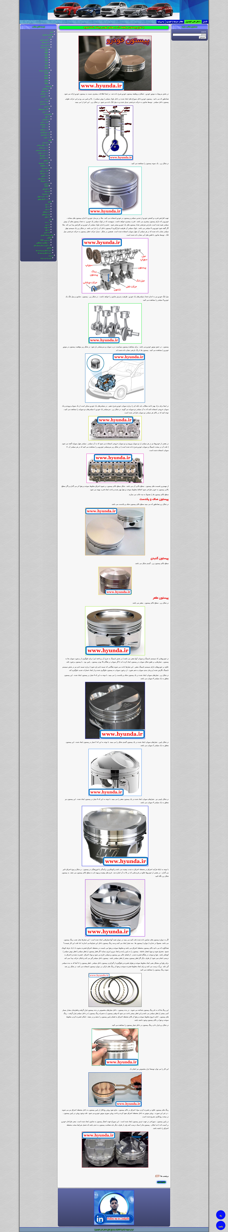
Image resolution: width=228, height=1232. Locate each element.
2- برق (47, 225)
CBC (46, 55)
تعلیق (49, 202)
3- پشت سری (45, 45)
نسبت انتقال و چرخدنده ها (43, 250)
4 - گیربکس (46, 119)
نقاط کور (49, 248)
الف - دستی (44, 122)
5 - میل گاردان (45, 132)
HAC (46, 66)
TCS (46, 63)
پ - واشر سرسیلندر (42, 150)
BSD (46, 83)
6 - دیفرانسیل (45, 135)
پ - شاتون (44, 176)
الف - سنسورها (43, 163)
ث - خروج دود (44, 155)
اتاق (50, 220)
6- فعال (47, 217)
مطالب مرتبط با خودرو (175, 22)
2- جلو (48, 207)
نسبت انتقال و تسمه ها (44, 253)
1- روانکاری (46, 89)
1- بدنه (47, 222)
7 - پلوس (47, 137)
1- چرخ (47, 204)
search (203, 32)
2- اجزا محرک (46, 168)
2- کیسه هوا (46, 42)
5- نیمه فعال (46, 215)
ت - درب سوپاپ (43, 153)
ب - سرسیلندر (43, 148)
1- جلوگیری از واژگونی (43, 243)
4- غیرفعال (46, 212)
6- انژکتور (47, 161)
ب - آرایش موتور (43, 199)
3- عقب (47, 209)
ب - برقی (45, 112)
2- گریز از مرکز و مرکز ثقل (42, 245)
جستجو (202, 37)
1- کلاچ (47, 117)
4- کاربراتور (46, 189)
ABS (46, 50)
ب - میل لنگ (44, 173)
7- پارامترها (46, 194)
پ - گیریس (44, 96)
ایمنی (49, 37)
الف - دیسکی (44, 101)
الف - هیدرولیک (43, 109)
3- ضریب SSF (45, 240)
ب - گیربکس (44, 94)
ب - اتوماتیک (44, 125)
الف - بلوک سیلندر (42, 145)
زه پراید (161, 22)
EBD (46, 53)
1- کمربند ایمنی (45, 40)
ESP (46, 60)
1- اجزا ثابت (46, 143)
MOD (46, 78)
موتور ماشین (161, 1182)
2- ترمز (47, 99)
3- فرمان (47, 107)
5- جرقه (47, 191)
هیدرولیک (48, 86)
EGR (46, 186)
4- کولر (47, 230)
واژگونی (49, 238)
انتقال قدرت (47, 114)
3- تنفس (47, 184)
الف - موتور (44, 91)
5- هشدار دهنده (44, 71)
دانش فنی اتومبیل (193, 22)
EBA (46, 58)
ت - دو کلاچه (44, 130)
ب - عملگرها (44, 166)
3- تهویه (47, 227)
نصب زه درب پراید (45, 258)
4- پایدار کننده (45, 47)
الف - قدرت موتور (42, 196)
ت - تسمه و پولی (43, 179)
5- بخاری (47, 232)
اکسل (205, 22)
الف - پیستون (44, 171)
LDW (46, 81)
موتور (49, 140)
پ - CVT (45, 127)
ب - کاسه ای (44, 104)
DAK (46, 68)
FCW (46, 73)
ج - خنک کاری (44, 158)
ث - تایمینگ (44, 181)
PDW (46, 76)
